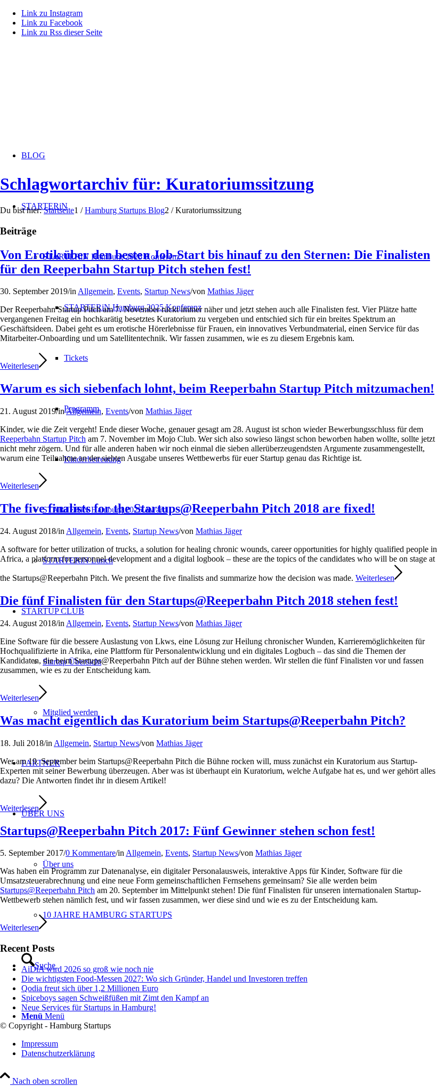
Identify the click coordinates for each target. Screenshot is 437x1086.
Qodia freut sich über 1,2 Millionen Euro (89, 988)
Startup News (167, 291)
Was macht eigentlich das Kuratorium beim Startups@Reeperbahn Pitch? (203, 720)
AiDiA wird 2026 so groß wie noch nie (87, 969)
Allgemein (95, 291)
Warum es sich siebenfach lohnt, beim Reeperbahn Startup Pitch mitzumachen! (217, 388)
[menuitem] (229, 1044)
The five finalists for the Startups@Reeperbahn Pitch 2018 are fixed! (187, 508)
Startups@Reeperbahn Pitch (47, 890)
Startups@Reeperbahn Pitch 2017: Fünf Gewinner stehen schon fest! (187, 831)
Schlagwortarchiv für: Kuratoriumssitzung (157, 183)
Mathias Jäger (230, 291)
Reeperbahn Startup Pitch (43, 438)
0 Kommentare (91, 852)
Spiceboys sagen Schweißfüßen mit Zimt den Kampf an (115, 997)
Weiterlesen (19, 365)
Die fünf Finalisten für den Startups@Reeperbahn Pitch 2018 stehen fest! (199, 600)
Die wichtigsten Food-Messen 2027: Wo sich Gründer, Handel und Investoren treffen (164, 978)
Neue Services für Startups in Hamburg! (88, 1007)
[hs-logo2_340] (80, 96)
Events (128, 291)
